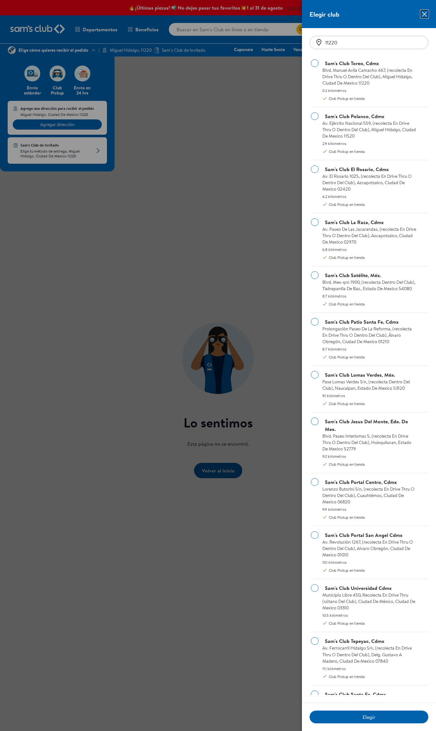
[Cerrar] (424, 14)
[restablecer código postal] (319, 42)
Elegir (369, 716)
